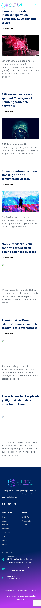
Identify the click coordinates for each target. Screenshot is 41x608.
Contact (5, 544)
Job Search (6, 532)
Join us (4, 536)
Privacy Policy (26, 521)
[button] (35, 5)
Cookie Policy (26, 517)
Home (4, 517)
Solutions (5, 529)
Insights (5, 540)
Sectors (5, 525)
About (4, 521)
